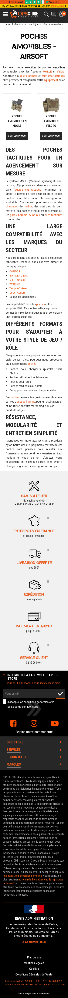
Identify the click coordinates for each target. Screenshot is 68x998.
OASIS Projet (25, 993)
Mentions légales (34, 963)
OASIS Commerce (40, 993)
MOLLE (47, 71)
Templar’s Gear (18, 288)
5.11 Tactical (17, 280)
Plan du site (34, 957)
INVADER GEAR (18, 275)
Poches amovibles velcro (51, 121)
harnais (32, 76)
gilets (23, 76)
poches (40, 304)
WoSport (14, 284)
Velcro (60, 71)
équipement (51, 80)
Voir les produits (18, 135)
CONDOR (14, 271)
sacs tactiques (53, 215)
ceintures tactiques (53, 76)
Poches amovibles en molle (17, 121)
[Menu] (5, 14)
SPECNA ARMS (58, 6)
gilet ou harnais (26, 401)
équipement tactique (28, 189)
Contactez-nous (35, 942)
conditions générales (36, 702)
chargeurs (12, 206)
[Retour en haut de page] (63, 595)
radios (28, 206)
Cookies (34, 969)
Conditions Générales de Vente (34, 974)
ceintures (34, 215)
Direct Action (17, 292)
